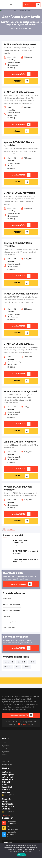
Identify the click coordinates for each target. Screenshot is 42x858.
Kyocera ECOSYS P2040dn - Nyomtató (18, 488)
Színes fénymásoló (9, 622)
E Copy (4, 742)
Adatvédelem (7, 765)
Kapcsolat (6, 761)
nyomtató (8, 666)
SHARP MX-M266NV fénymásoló (21, 294)
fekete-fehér (8, 662)
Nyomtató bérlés (6, 747)
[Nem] (39, 850)
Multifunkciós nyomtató (11, 610)
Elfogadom (21, 855)
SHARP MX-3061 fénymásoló (19, 92)
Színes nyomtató (9, 627)
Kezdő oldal (15, 28)
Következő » (10, 529)
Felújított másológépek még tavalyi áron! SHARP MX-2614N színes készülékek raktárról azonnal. (8, 782)
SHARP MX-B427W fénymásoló (20, 392)
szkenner (27, 666)
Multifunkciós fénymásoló (12, 604)
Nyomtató (6, 616)
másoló (32, 662)
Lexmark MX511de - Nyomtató (20, 442)
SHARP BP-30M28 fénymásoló (19, 193)
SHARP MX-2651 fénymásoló (19, 344)
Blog (4, 758)
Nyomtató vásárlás (6, 753)
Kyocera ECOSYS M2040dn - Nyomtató (19, 143)
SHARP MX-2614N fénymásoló (20, 45)
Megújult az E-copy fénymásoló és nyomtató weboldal (8, 804)
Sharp (17, 666)
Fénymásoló (7, 598)
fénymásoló (21, 662)
